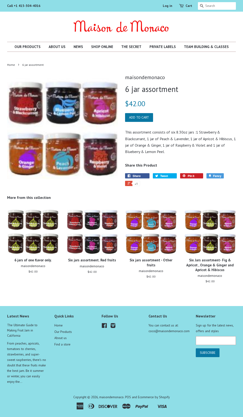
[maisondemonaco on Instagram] (113, 326)
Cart (189, 6)
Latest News (18, 316)
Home (11, 65)
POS (128, 397)
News (78, 46)
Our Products (27, 46)
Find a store (62, 344)
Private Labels (163, 46)
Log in (167, 6)
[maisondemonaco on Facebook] (104, 326)
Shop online (102, 46)
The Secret (131, 46)
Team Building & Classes (206, 46)
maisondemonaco (111, 397)
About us (57, 46)
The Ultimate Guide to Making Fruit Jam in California (22, 330)
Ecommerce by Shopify (154, 397)
